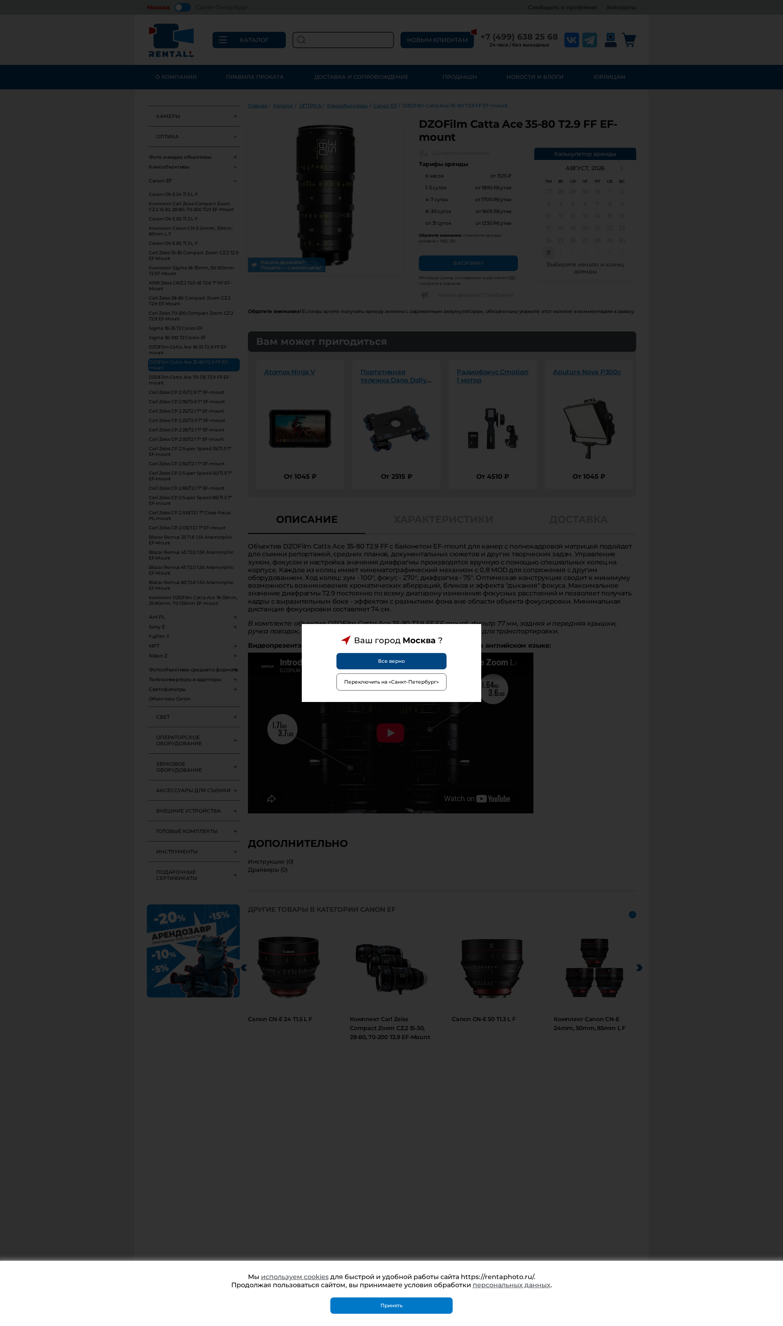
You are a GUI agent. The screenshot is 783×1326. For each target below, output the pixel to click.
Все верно (391, 661)
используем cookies (295, 1277)
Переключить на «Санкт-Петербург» (391, 682)
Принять (391, 1305)
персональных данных (512, 1285)
